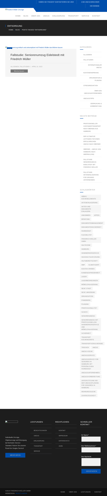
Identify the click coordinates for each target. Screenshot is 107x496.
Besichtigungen (40, 430)
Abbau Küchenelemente (89, 198)
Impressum (63, 436)
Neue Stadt (86, 288)
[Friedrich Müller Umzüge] (14, 9)
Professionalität (89, 308)
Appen (96, 215)
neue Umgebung (88, 292)
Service (37, 451)
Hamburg (85, 249)
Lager (84, 276)
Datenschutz (64, 441)
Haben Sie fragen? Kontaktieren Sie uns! (56, 2)
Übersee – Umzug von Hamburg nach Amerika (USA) (92, 151)
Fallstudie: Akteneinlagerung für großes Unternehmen (91, 176)
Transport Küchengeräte (88, 338)
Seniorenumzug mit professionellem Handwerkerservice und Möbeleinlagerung (90, 324)
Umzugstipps (88, 98)
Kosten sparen (88, 269)
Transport (38, 446)
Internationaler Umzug (95, 66)
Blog (17, 30)
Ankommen (86, 215)
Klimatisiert (94, 265)
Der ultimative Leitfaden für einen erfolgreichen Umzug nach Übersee (92, 140)
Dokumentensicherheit (91, 227)
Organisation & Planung (95, 79)
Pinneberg (86, 300)
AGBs (61, 446)
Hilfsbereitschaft (90, 261)
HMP (83, 265)
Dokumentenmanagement (92, 223)
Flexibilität (87, 235)
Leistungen (86, 492)
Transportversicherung (92, 343)
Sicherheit (86, 333)
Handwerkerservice (90, 253)
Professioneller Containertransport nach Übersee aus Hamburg (92, 127)
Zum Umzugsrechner (90, 2)
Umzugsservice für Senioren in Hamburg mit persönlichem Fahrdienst (90, 364)
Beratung (86, 219)
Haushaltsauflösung (91, 257)
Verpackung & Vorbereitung (96, 105)
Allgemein (15, 66)
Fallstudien (25, 66)
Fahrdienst (86, 231)
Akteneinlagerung (90, 202)
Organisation (87, 296)
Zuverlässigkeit (89, 395)
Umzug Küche (87, 351)
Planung (85, 304)
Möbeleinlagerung (90, 284)
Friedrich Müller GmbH (89, 240)
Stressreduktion (90, 85)
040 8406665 (94, 6)
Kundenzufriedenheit (91, 273)
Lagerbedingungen (90, 280)
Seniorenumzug (88, 316)
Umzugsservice (88, 355)
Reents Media (21, 493)
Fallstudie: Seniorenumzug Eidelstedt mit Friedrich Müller (90, 163)
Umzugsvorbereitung (91, 376)
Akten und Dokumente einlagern (86, 209)
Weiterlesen (19, 71)
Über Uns (73, 492)
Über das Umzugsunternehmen (93, 92)
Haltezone (86, 245)
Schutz (85, 312)
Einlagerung (39, 441)
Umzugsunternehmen (91, 372)
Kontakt (62, 430)
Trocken (85, 347)
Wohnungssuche (89, 391)
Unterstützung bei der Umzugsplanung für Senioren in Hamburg (90, 384)
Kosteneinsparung (91, 73)
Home (11, 30)
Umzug (95, 347)
